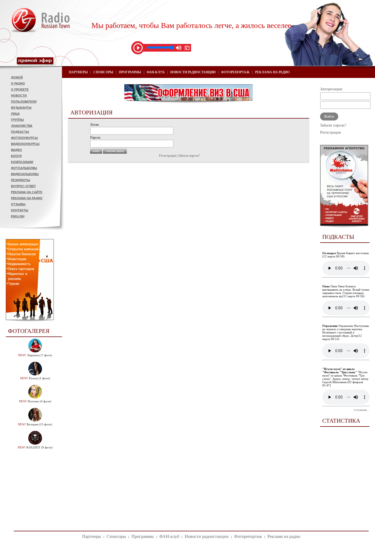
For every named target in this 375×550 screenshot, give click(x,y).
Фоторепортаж (235, 72)
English (17, 216)
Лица (15, 113)
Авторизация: (331, 89)
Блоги (16, 156)
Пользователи (24, 101)
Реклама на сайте (26, 192)
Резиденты (20, 180)
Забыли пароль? (189, 156)
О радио (18, 83)
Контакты (19, 210)
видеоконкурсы (25, 143)
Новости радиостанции (193, 72)
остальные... (362, 409)
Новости (19, 95)
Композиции (22, 162)
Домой (17, 77)
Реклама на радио (27, 198)
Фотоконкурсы (24, 137)
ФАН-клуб (156, 72)
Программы (130, 72)
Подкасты (20, 131)
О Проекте (20, 89)
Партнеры (78, 72)
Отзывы (18, 204)
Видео (16, 149)
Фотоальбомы (24, 168)
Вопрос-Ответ (23, 186)
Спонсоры (103, 72)
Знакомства (21, 125)
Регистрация (167, 156)
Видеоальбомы (25, 174)
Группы (17, 119)
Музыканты (21, 107)
